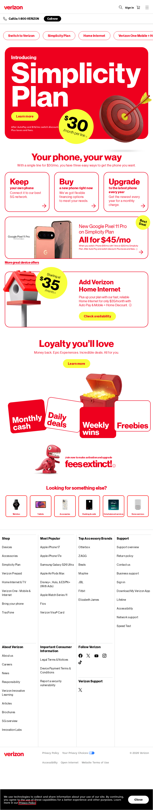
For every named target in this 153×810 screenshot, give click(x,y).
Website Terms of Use (95, 762)
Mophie (83, 573)
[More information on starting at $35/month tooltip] (55, 293)
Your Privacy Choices (75, 752)
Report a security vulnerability (51, 683)
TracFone (8, 612)
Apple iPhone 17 (50, 547)
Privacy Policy (50, 752)
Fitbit (81, 591)
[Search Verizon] (120, 7)
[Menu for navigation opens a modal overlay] (147, 7)
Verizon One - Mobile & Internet (16, 593)
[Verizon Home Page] (13, 7)
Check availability (97, 316)
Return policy (125, 556)
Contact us (123, 564)
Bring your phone (13, 603)
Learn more (24, 116)
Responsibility (11, 682)
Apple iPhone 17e (50, 556)
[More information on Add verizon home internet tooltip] (130, 305)
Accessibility (125, 608)
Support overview (128, 547)
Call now (52, 18)
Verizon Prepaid (12, 573)
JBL (81, 582)
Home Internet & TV (14, 582)
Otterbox (84, 547)
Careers (7, 664)
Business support (128, 573)
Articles (7, 703)
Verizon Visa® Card (52, 612)
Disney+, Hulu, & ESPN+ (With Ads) (55, 584)
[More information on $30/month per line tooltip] (86, 137)
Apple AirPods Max (52, 573)
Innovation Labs (12, 729)
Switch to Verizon (21, 35)
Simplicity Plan (59, 35)
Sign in (121, 582)
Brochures (8, 712)
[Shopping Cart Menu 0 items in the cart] (138, 7)
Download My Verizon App (133, 591)
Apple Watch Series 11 (54, 595)
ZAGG (82, 556)
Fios (43, 603)
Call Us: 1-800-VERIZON (24, 18)
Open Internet (69, 762)
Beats (82, 564)
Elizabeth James (88, 599)
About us (7, 655)
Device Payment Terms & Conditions (55, 670)
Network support (127, 617)
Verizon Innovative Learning (13, 692)
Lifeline (121, 599)
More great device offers (22, 262)
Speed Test (124, 626)
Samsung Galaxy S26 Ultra (57, 564)
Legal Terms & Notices (54, 659)
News (5, 673)
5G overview (10, 721)
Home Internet (94, 35)
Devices (7, 547)
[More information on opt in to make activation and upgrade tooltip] (114, 466)
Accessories (10, 556)
